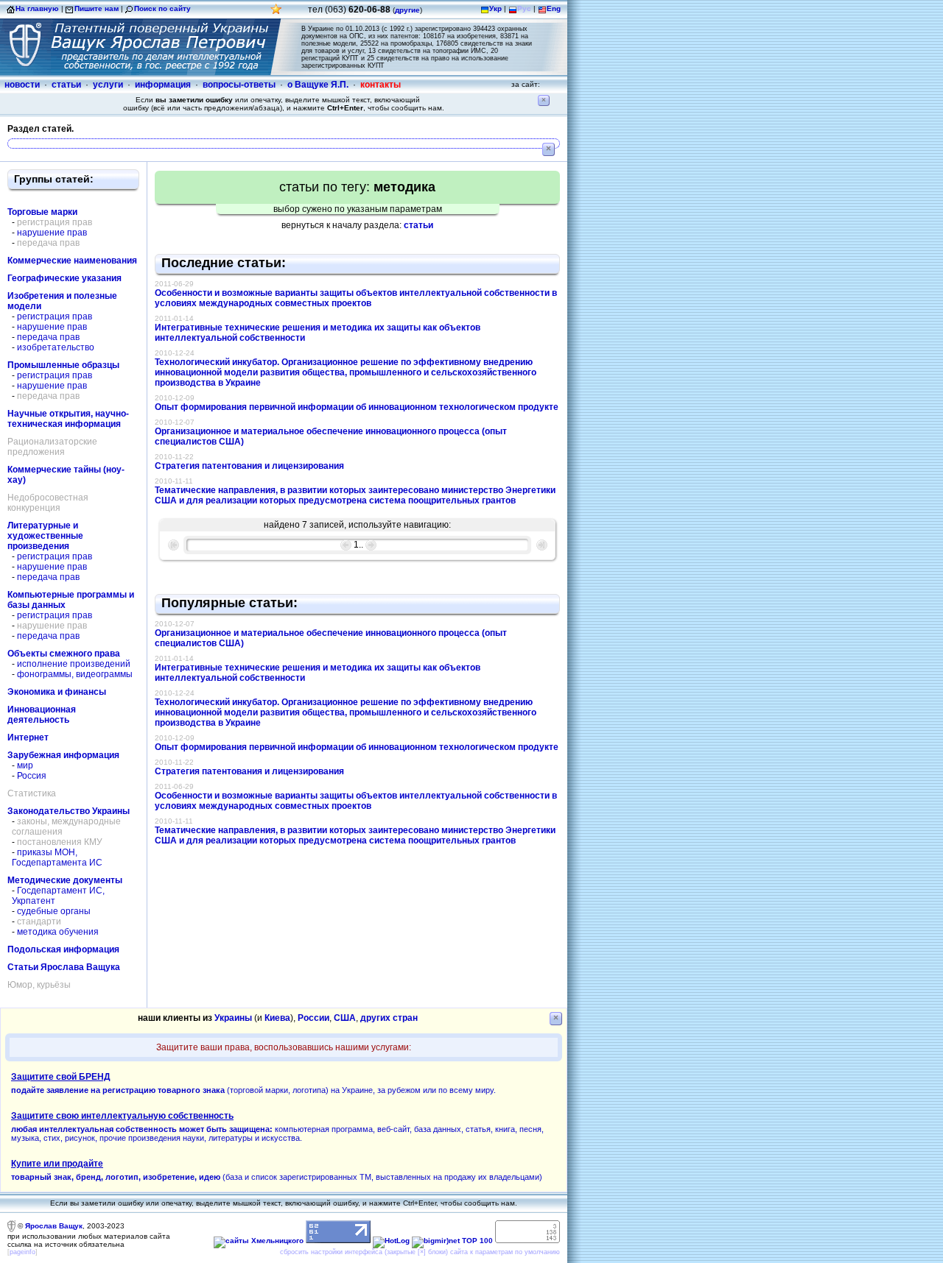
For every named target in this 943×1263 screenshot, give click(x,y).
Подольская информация (63, 949)
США (345, 1018)
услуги (108, 84)
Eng (554, 8)
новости (22, 84)
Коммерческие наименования (72, 260)
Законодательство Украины (68, 811)
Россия (31, 776)
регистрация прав (54, 316)
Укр (495, 8)
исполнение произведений (73, 664)
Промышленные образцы (63, 365)
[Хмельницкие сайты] (259, 1241)
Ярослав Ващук (54, 1226)
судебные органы (54, 911)
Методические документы (64, 880)
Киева (277, 1018)
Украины (233, 1018)
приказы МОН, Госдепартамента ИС (57, 857)
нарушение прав (52, 232)
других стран (389, 1018)
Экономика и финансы (56, 692)
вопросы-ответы (239, 84)
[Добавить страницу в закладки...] (276, 13)
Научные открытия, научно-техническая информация (68, 418)
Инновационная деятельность (41, 714)
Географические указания (64, 278)
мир (25, 765)
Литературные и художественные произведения (45, 535)
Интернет (28, 737)
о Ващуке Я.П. (317, 84)
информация (163, 84)
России (313, 1018)
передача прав (48, 337)
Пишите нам (96, 8)
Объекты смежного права (63, 653)
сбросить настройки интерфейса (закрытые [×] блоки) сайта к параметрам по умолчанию (420, 1252)
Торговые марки (42, 212)
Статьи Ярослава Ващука (63, 967)
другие (407, 10)
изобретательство (55, 347)
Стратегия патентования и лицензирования (249, 466)
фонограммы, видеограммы (75, 674)
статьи (66, 84)
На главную (37, 8)
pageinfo (22, 1252)
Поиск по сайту (162, 8)
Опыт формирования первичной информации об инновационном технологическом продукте (356, 407)
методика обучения (58, 932)
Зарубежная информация (63, 755)
